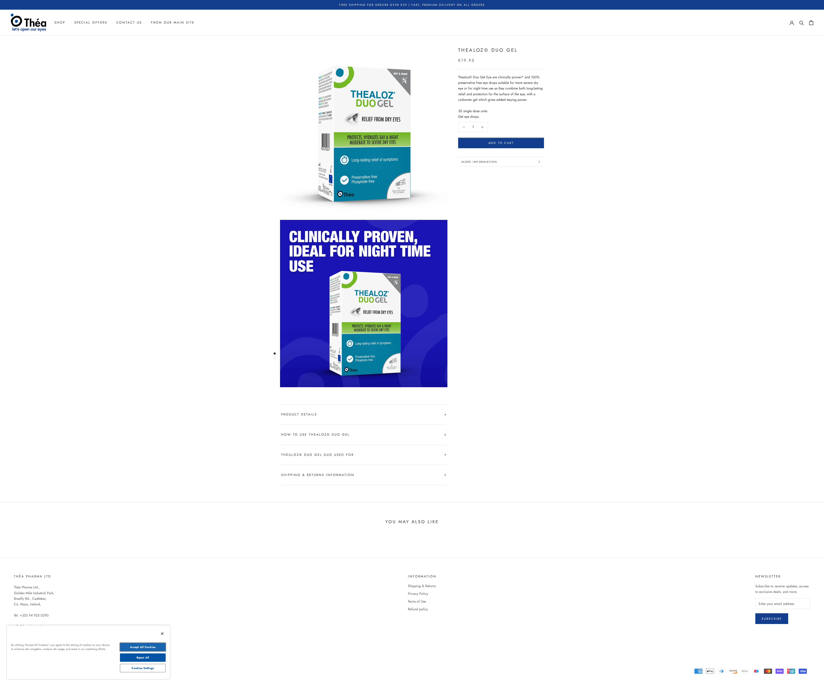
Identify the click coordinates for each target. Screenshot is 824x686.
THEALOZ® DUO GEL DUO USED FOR (317, 454)
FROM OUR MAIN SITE (172, 22)
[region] (88, 652)
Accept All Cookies (143, 647)
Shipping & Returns (422, 585)
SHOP (59, 22)
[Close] (162, 633)
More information (479, 162)
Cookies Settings (143, 668)
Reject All (142, 658)
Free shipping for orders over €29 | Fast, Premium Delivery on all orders (412, 5)
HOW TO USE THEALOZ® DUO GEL (315, 434)
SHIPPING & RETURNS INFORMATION (317, 475)
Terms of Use (417, 601)
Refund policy (418, 609)
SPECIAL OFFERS (90, 22)
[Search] (801, 22)
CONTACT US (129, 22)
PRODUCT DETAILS (299, 414)
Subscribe (772, 618)
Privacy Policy (418, 593)
